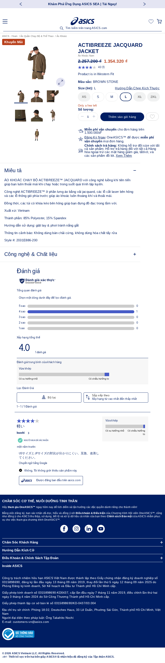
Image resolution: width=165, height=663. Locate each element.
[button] (81, 117)
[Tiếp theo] (144, 4)
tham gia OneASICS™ (21, 507)
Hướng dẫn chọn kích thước (137, 88)
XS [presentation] (84, 97)
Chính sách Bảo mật (119, 516)
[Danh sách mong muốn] (151, 21)
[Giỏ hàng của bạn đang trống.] (159, 21)
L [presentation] (126, 97)
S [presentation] (98, 97)
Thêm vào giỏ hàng (122, 117)
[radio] (84, 96)
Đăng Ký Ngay (95, 137)
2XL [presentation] (153, 97)
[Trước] (20, 4)
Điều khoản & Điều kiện (90, 513)
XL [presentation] (140, 97)
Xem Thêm (124, 155)
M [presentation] (111, 97)
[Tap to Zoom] (60, 82)
